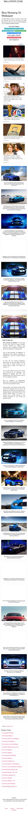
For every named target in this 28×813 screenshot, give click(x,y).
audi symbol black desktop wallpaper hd (14, 28)
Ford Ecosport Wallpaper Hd (8, 775)
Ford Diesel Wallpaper (7, 758)
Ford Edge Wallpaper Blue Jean (9, 786)
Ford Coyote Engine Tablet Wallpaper (10, 764)
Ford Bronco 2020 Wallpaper (8, 783)
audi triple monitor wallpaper (14, 37)
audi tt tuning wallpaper (20, 31)
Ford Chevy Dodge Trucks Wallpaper (10, 738)
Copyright (14, 810)
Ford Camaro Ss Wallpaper (8, 741)
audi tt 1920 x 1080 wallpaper (14, 33)
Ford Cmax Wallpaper (7, 750)
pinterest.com (9, 726)
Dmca (6, 808)
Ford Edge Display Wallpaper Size (10, 769)
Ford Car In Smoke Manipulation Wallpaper (12, 766)
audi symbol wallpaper (14, 26)
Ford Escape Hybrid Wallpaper (9, 755)
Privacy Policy (20, 808)
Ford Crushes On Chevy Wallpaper (10, 744)
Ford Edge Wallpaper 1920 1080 (9, 772)
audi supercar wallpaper (7, 31)
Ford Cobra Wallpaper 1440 (8, 780)
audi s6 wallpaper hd (14, 39)
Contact (12, 808)
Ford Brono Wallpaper (7, 778)
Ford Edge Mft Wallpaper (8, 733)
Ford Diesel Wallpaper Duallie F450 (10, 747)
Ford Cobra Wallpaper (7, 752)
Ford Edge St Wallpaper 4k (8, 761)
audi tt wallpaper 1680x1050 (14, 35)
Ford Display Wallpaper (7, 735)
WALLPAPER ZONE (13, 1)
